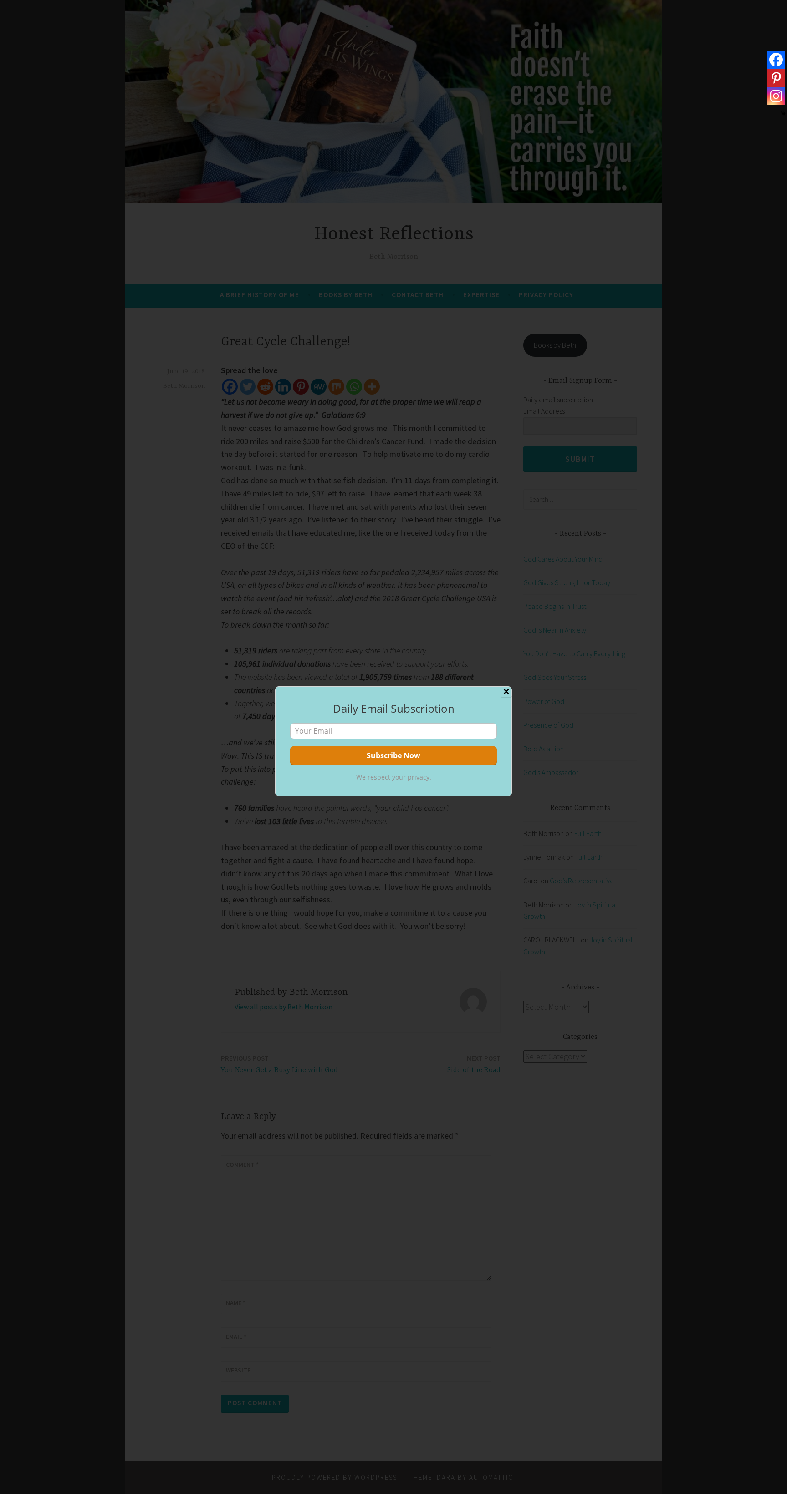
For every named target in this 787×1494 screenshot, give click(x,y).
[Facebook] (776, 60)
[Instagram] (776, 96)
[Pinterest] (776, 78)
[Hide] (783, 113)
